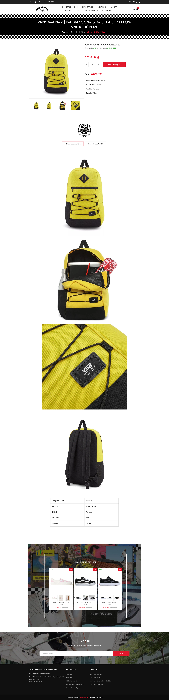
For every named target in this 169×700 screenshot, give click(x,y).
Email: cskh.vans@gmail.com (74, 688)
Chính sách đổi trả (95, 677)
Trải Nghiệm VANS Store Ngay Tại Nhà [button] (43, 669)
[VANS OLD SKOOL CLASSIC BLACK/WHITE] (85, 581)
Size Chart (69, 677)
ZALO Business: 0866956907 (75, 684)
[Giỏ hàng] (137, 8)
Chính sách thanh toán (96, 684)
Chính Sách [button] (94, 669)
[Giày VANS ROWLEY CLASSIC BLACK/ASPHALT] (110, 581)
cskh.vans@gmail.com (36, 2)
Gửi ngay (121, 653)
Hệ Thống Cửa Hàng (72, 681)
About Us (69, 674)
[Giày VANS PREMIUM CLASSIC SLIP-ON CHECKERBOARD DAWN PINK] (61, 581)
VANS (61, 605)
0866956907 (50, 2)
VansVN (100, 697)
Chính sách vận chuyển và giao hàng (100, 681)
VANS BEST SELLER (85, 562)
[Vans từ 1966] (84, 129)
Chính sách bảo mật (96, 674)
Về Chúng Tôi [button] (71, 669)
